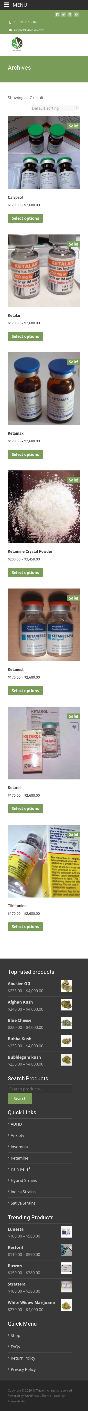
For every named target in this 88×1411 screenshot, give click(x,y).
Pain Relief (20, 1169)
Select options (25, 218)
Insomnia (19, 1146)
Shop (15, 1335)
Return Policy (23, 1358)
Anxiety (17, 1135)
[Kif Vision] (13, 44)
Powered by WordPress (24, 1396)
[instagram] (69, 16)
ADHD (16, 1124)
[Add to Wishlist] (74, 136)
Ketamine (19, 1158)
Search (20, 1098)
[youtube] (76, 16)
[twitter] (63, 16)
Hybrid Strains (24, 1180)
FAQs (15, 1346)
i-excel (56, 1396)
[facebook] (57, 16)
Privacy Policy (23, 1369)
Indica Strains (23, 1191)
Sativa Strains (23, 1203)
